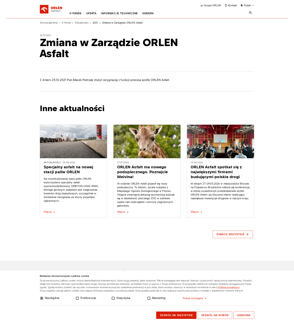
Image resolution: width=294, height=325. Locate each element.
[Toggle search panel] (250, 12)
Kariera (148, 13)
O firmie (75, 13)
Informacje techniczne (119, 13)
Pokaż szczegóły (193, 298)
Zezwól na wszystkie (176, 315)
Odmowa (244, 315)
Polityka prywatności (228, 287)
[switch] (77, 298)
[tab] (75, 14)
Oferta (91, 13)
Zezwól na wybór (215, 315)
